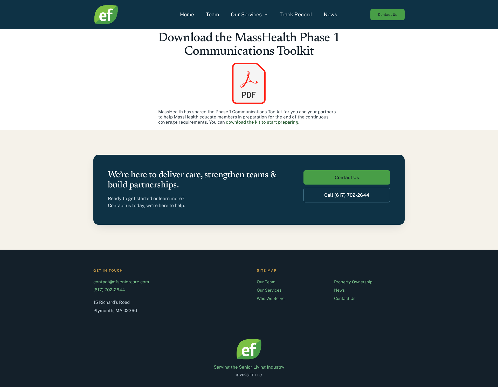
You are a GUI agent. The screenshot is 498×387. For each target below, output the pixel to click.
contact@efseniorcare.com (121, 281)
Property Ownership (353, 281)
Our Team (266, 281)
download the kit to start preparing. (262, 122)
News (339, 290)
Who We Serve (271, 298)
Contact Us (344, 298)
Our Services (269, 290)
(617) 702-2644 (109, 289)
